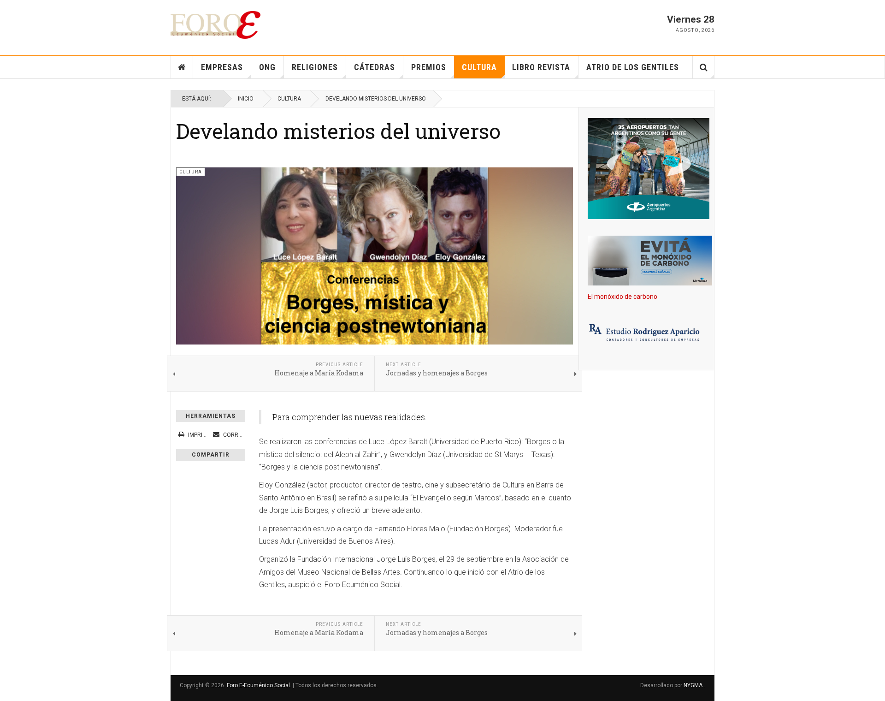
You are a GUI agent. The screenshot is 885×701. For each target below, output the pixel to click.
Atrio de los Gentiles (632, 67)
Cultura (479, 67)
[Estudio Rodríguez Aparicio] (646, 333)
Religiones (315, 67)
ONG (267, 67)
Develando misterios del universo (338, 130)
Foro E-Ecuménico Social (258, 685)
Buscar (703, 67)
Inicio (246, 98)
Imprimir (200, 435)
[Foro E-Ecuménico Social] (215, 25)
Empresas (222, 67)
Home (182, 67)
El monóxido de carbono (622, 296)
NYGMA (694, 685)
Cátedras (374, 67)
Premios (428, 67)
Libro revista (541, 67)
